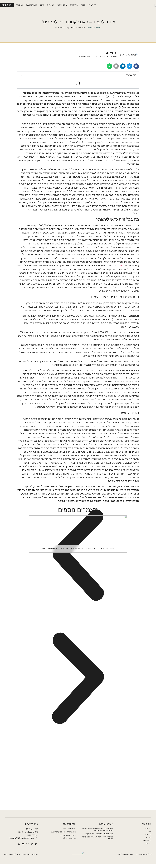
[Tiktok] (36, 844)
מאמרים (50, 5)
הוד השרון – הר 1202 (69, 838)
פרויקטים (74, 5)
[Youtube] (23, 844)
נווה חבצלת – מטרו (69, 829)
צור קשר (19, 5)
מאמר (121, 265)
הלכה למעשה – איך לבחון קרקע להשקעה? (99, 834)
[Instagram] (31, 844)
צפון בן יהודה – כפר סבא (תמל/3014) (63, 832)
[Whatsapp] (19, 844)
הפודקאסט (62, 5)
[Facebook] (27, 844)
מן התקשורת (31, 5)
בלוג (42, 5)
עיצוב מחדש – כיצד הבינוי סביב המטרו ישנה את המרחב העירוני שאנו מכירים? (97, 830)
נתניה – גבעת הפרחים (68, 835)
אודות (83, 5)
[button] (136, 66)
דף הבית (92, 5)
